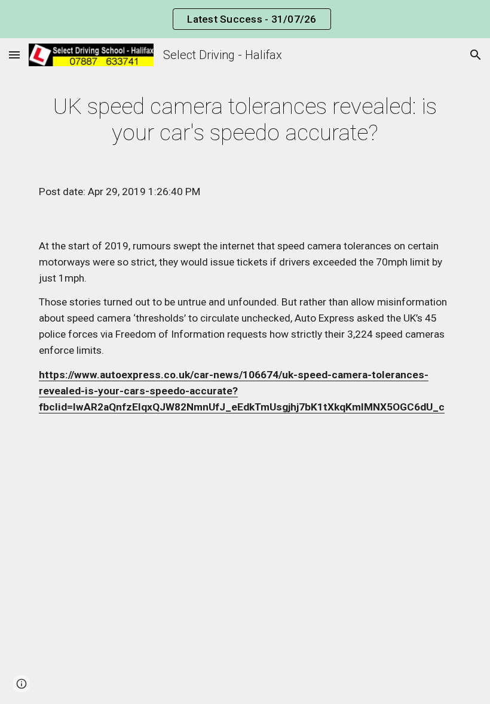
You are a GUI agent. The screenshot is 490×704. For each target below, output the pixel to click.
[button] (14, 54)
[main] (245, 119)
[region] (245, 19)
